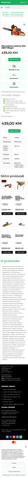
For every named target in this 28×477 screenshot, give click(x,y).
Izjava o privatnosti (15, 475)
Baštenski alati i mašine (17, 12)
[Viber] (17, 436)
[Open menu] (2, 7)
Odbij (14, 467)
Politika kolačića (6, 475)
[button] (26, 446)
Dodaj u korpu (14, 59)
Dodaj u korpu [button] (7, 213)
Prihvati (14, 463)
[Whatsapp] (20, 436)
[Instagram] (10, 436)
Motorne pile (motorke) (16, 14)
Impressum (23, 475)
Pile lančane (5, 14)
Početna (6, 12)
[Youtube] (14, 436)
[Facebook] (7, 436)
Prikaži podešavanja (14, 471)
